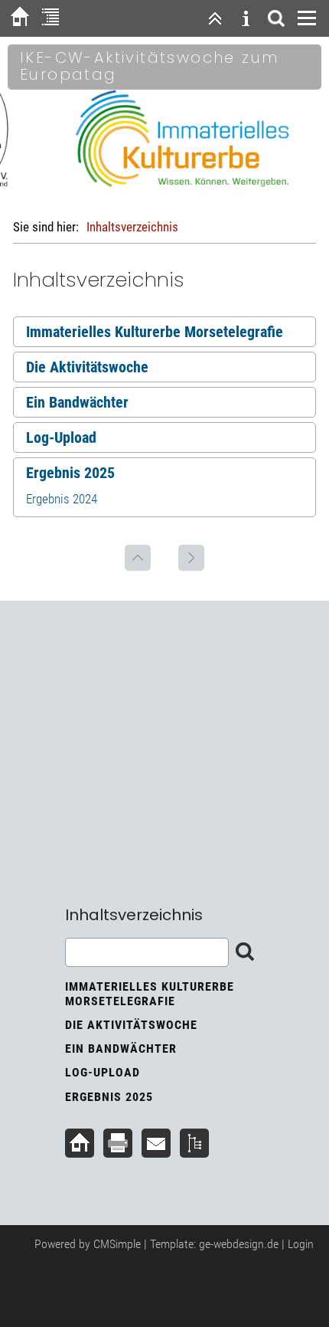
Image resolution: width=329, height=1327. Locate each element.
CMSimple (117, 1244)
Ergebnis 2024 (61, 498)
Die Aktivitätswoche (87, 367)
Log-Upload (61, 437)
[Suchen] (276, 18)
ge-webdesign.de (239, 1244)
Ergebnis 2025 (70, 473)
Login (301, 1244)
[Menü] (307, 18)
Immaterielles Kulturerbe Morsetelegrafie (154, 332)
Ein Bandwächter (77, 402)
